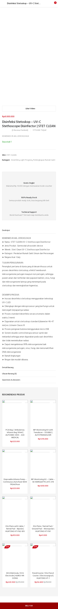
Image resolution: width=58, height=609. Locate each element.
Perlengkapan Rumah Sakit (44, 160)
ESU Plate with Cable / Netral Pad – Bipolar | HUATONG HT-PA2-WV (15, 529)
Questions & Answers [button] (11, 379)
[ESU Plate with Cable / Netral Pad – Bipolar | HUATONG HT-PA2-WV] (15, 509)
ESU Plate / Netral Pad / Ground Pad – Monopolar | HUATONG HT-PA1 (43, 529)
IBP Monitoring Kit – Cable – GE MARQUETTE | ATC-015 (43, 480)
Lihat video (30, 108)
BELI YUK (29, 605)
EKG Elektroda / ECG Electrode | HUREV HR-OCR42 (15, 575)
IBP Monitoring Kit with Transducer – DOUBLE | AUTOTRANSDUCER (43, 432)
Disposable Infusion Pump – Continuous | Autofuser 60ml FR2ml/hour (15, 482)
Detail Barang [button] (8, 367)
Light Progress (26, 160)
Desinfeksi (15, 160)
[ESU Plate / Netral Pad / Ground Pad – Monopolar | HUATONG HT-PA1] (43, 509)
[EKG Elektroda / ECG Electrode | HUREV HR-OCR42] (15, 555)
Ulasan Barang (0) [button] (9, 373)
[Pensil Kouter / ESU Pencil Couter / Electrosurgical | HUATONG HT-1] (43, 555)
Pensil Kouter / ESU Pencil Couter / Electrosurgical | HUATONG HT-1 (43, 575)
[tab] (29, 230)
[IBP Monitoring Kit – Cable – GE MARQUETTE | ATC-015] (43, 462)
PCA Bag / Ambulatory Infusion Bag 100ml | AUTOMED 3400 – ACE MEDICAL (14, 434)
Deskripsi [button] (6, 230)
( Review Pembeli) (20, 130)
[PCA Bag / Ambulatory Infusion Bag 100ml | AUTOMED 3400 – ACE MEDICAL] (15, 412)
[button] (54, 3)
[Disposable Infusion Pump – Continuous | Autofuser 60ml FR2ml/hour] (15, 462)
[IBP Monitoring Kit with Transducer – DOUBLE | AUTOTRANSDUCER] (43, 412)
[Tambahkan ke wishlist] (23, 404)
